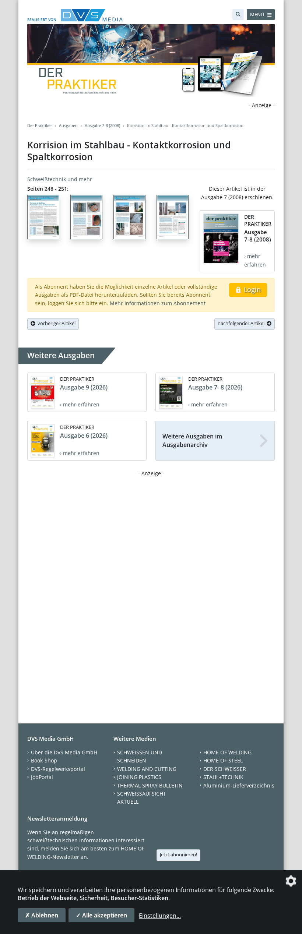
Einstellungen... (160, 916)
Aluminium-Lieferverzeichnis (238, 785)
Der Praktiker (39, 125)
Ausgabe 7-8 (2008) (102, 125)
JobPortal (42, 776)
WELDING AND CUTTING (146, 768)
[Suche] (238, 14)
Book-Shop (44, 760)
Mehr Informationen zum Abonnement (158, 303)
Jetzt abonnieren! (178, 854)
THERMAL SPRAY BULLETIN (150, 785)
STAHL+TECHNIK (223, 776)
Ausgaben (68, 125)
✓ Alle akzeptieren (101, 915)
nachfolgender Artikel (242, 323)
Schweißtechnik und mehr (59, 179)
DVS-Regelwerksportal (58, 768)
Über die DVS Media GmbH (64, 752)
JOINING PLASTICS (139, 776)
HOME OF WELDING (227, 752)
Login (251, 289)
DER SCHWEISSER (224, 768)
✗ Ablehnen (41, 915)
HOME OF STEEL (223, 760)
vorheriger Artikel (55, 323)
